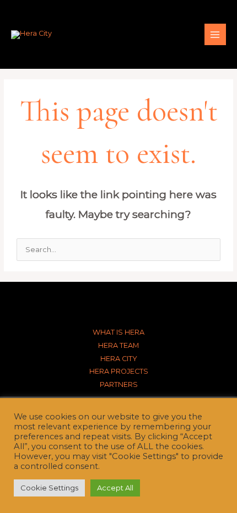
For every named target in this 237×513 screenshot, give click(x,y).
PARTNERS (119, 384)
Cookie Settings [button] (49, 487)
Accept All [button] (115, 487)
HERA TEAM (118, 345)
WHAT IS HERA (118, 332)
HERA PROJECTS (118, 371)
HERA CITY (118, 358)
